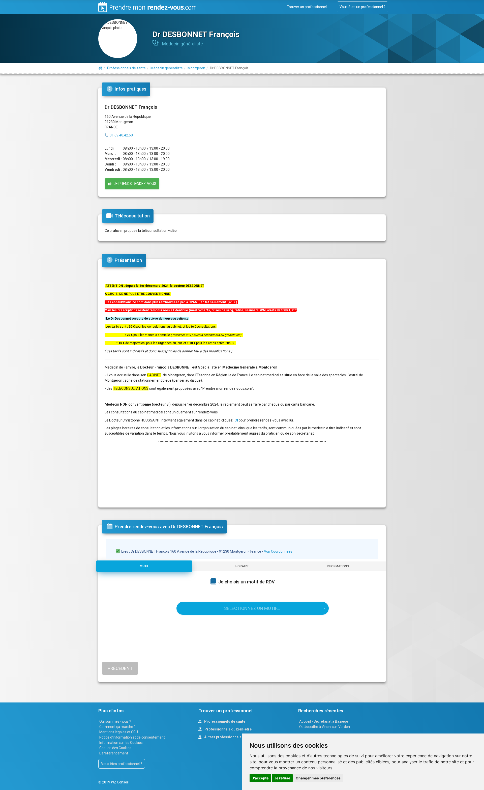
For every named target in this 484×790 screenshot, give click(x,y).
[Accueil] (100, 68)
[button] (252, 608)
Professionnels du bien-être (228, 729)
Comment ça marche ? (117, 727)
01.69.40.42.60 (121, 135)
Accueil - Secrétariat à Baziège (323, 721)
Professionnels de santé (224, 721)
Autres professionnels (222, 737)
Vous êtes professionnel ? (121, 764)
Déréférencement (113, 753)
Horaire (242, 566)
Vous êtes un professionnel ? (362, 7)
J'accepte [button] (260, 778)
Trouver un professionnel (307, 7)
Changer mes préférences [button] (318, 778)
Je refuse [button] (282, 778)
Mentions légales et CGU (118, 732)
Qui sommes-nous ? (115, 721)
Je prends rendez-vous (133, 184)
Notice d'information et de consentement (132, 737)
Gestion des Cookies (115, 748)
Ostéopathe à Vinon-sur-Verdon (324, 727)
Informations (338, 566)
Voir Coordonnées (278, 551)
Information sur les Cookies (121, 743)
